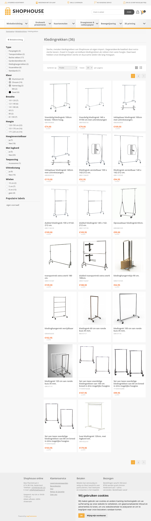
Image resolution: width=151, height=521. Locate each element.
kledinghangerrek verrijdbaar (59, 328)
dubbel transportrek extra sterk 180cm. (94, 276)
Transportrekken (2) (17, 54)
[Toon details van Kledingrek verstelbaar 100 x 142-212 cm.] (94, 149)
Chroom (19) (17, 82)
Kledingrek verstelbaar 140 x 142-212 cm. (127, 171)
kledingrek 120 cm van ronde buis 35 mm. (59, 382)
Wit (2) (14, 89)
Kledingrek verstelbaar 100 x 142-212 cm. (93, 171)
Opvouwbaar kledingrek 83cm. (128, 223)
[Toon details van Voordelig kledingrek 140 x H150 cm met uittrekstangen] (94, 97)
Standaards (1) (14, 71)
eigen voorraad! (12, 205)
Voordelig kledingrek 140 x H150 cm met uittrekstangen (93, 118)
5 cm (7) (12, 186)
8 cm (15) (12, 189)
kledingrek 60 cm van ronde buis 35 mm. (92, 329)
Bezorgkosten (55, 486)
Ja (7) (11, 140)
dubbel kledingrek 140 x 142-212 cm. (93, 224)
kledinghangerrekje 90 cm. (126, 275)
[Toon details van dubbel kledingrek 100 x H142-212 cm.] (60, 202)
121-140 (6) (13, 104)
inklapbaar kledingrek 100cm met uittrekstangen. (128, 118)
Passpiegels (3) (15, 51)
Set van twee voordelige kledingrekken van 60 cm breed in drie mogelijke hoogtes (129, 383)
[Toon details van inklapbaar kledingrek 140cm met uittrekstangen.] (60, 149)
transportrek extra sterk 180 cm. (58, 276)
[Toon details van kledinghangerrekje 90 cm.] (129, 255)
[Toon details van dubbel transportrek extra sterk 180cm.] (94, 255)
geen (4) (12, 193)
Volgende (144, 76)
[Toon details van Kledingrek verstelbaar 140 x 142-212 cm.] (129, 149)
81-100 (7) (13, 117)
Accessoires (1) (15, 163)
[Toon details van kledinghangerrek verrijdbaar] (60, 308)
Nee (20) (12, 155)
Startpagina (10, 31)
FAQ (51, 489)
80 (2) (11, 113)
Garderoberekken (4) (17, 61)
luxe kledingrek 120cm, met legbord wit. (92, 437)
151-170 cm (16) (15, 128)
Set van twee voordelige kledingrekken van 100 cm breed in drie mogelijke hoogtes (94, 383)
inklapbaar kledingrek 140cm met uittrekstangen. (59, 171)
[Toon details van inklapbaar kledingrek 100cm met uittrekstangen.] (129, 97)
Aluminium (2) (18, 79)
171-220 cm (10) (15, 132)
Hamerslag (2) (17, 85)
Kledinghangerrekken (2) (18, 64)
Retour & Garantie (57, 492)
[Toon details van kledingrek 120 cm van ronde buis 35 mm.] (60, 361)
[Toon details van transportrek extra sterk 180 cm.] (60, 255)
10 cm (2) (12, 183)
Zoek (129, 12)
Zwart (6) (15, 92)
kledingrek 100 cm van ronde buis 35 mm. (128, 329)
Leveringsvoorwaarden (59, 483)
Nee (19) (12, 175)
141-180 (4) (13, 107)
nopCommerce (31, 516)
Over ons (53, 494)
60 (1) (11, 110)
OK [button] (81, 516)
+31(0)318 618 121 (38, 487)
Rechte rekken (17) (16, 57)
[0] (142, 12)
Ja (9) (11, 171)
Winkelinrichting (16, 39)
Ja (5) (11, 151)
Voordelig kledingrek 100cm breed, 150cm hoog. (58, 118)
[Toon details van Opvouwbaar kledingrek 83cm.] (129, 202)
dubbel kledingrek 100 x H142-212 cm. (59, 224)
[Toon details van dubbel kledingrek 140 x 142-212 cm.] (94, 202)
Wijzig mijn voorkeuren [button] (96, 516)
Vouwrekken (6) (15, 67)
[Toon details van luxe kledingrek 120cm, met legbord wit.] (94, 416)
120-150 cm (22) (15, 125)
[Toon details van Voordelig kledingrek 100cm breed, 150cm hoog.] (60, 97)
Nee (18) (12, 143)
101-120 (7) (13, 100)
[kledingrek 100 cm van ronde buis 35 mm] (129, 308)
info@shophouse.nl (37, 490)
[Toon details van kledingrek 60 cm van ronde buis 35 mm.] (94, 308)
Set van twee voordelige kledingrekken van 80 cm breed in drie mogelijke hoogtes (60, 438)
